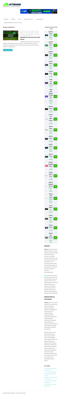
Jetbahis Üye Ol (39, 19)
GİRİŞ (55, 35)
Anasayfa (6, 19)
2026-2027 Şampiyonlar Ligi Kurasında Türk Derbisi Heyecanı (50, 373)
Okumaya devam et (7, 50)
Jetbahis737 (30, 35)
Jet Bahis (33, 31)
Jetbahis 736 (27, 32)
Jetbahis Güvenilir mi (28, 19)
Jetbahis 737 (33, 32)
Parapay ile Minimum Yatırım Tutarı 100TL (13, 22)
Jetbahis (13, 19)
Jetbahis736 (25, 35)
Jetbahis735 (29, 31)
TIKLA (55, 45)
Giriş (19, 19)
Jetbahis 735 (22, 32)
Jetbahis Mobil (27, 34)
